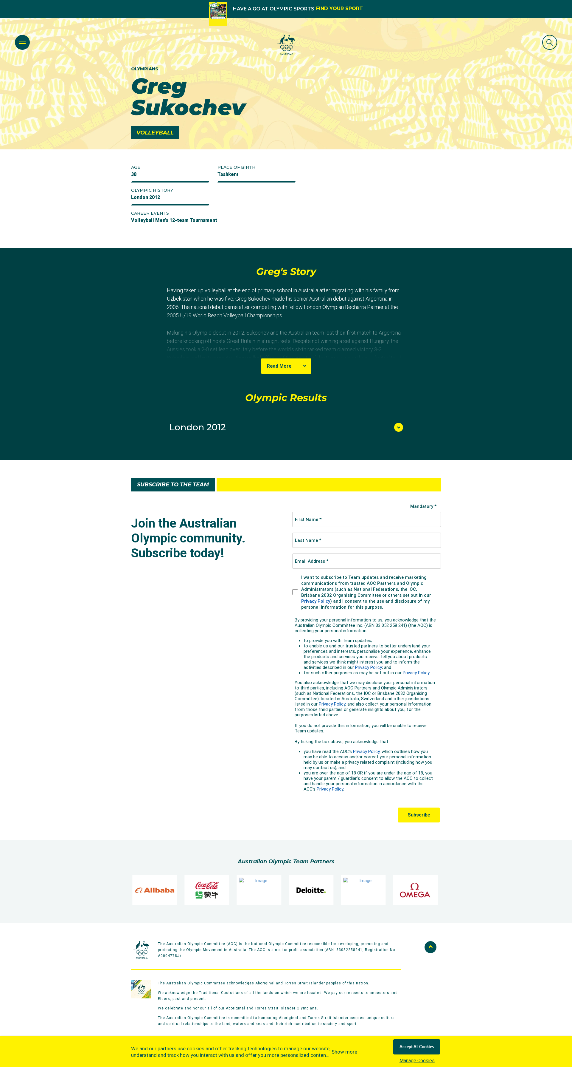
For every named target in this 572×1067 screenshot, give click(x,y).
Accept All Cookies (417, 1047)
